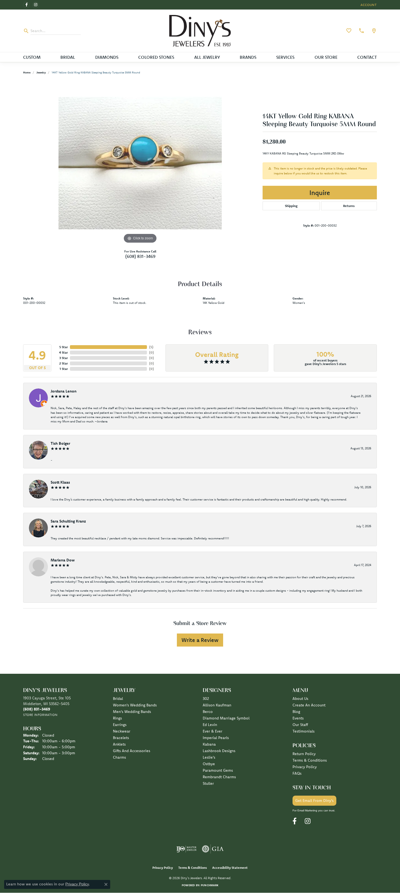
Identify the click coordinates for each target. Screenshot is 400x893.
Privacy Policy (305, 766)
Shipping (291, 206)
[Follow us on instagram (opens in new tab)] (35, 5)
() (151, 347)
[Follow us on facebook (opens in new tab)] (26, 5)
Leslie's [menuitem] (209, 757)
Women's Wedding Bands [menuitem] (135, 705)
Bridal (67, 57)
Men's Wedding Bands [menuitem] (132, 711)
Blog (296, 711)
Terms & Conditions (310, 760)
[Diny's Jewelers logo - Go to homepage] (200, 31)
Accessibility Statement (230, 868)
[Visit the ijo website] (186, 849)
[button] (368, 5)
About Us (300, 698)
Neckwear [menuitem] (121, 731)
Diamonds (106, 57)
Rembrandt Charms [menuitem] (219, 776)
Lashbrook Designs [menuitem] (219, 750)
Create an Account (309, 705)
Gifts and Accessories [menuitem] (131, 750)
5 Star (63, 347)
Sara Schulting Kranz (68, 521)
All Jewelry (207, 57)
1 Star (64, 369)
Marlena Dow (63, 560)
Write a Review (200, 639)
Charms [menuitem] (119, 757)
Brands (248, 57)
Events (298, 718)
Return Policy (304, 753)
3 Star (63, 358)
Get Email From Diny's (314, 800)
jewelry (41, 72)
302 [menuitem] (206, 698)
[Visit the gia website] (213, 849)
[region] (140, 163)
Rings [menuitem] (117, 718)
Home (26, 72)
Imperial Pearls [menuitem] (216, 737)
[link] (360, 31)
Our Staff (300, 724)
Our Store (326, 57)
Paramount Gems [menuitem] (218, 770)
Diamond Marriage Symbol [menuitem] (226, 718)
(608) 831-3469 (140, 256)
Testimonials (304, 731)
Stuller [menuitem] (208, 783)
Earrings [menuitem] (120, 724)
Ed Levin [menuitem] (210, 724)
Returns (349, 206)
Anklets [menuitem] (119, 744)
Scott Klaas (60, 482)
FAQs (297, 773)
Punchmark (209, 885)
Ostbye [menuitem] (209, 763)
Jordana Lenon (63, 391)
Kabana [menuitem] (209, 744)
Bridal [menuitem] (118, 698)
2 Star (63, 363)
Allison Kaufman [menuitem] (217, 705)
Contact (367, 57)
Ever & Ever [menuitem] (212, 731)
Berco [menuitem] (208, 711)
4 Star (63, 352)
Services (285, 57)
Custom (32, 57)
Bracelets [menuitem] (121, 737)
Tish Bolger (60, 443)
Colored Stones (156, 57)
